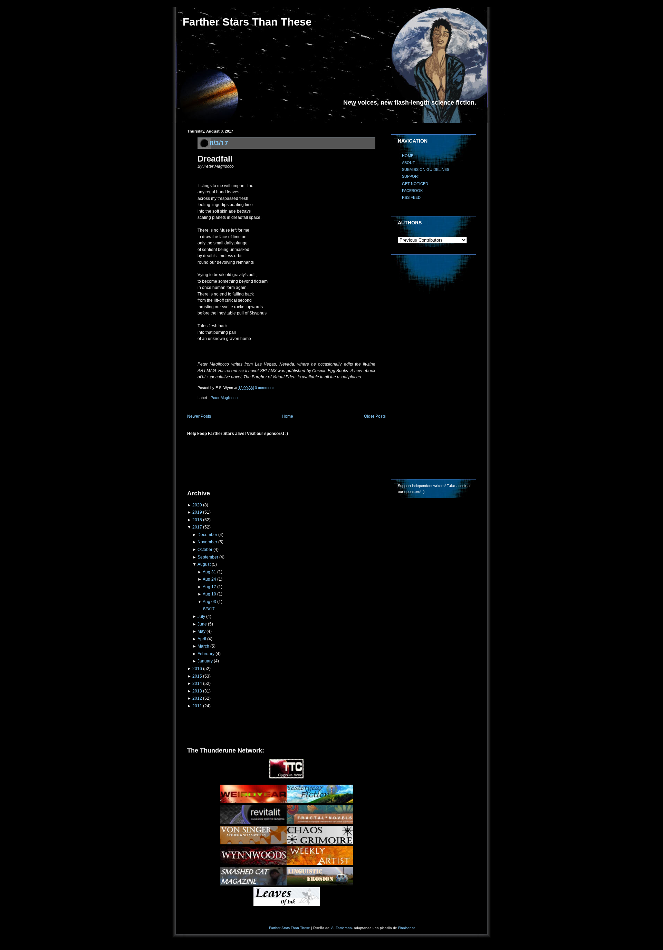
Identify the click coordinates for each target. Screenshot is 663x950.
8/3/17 (219, 143)
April (202, 639)
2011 (197, 706)
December (207, 534)
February (206, 653)
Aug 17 (209, 586)
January (205, 661)
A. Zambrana (341, 928)
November (207, 542)
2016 (197, 668)
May (201, 631)
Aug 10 (209, 594)
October (205, 549)
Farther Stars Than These (247, 22)
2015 (197, 676)
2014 (197, 683)
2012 (197, 698)
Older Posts (375, 416)
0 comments (265, 388)
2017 (197, 527)
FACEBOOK (412, 190)
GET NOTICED (415, 184)
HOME (407, 156)
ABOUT (408, 163)
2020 (197, 505)
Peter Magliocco (224, 398)
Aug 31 (209, 572)
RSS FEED (411, 197)
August (204, 564)
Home (287, 416)
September (208, 557)
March (203, 646)
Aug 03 (209, 601)
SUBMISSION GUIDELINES (425, 169)
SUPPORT (411, 176)
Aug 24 (209, 579)
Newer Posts (199, 416)
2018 (197, 519)
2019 (197, 512)
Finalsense (406, 928)
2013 (197, 691)
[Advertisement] (268, 472)
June (202, 624)
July (201, 616)
